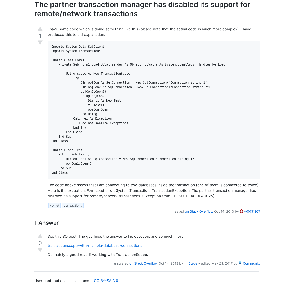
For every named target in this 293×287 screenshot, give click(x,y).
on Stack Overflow (199, 211)
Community (251, 263)
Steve (192, 263)
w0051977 (251, 211)
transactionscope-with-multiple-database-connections (95, 245)
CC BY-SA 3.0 (106, 280)
